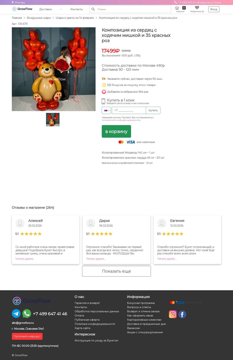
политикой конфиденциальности (121, 120)
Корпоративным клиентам (144, 319)
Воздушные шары (39, 17)
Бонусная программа (141, 303)
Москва (20, 2)
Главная (17, 17)
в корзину (116, 131)
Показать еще (116, 271)
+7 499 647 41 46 (50, 313)
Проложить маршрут (27, 336)
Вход (213, 9)
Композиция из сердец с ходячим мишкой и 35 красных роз (138, 17)
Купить (153, 110)
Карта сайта (82, 328)
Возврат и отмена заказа (143, 311)
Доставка (45, 9)
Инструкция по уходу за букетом (96, 340)
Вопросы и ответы (139, 307)
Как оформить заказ (140, 315)
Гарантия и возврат (87, 303)
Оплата (79, 315)
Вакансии (133, 328)
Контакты (76, 9)
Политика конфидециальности (95, 324)
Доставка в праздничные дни (146, 324)
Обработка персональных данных (97, 311)
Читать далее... (25, 258)
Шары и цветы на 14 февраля (75, 17)
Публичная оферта (87, 319)
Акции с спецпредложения (145, 332)
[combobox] (106, 110)
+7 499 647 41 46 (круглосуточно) (199, 2)
